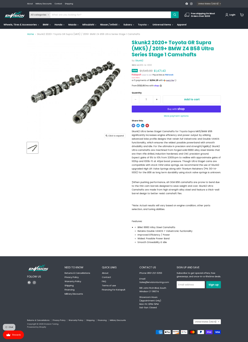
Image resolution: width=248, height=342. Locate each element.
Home (30, 34)
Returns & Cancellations (77, 272)
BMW (46, 24)
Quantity (137, 93)
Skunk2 (139, 60)
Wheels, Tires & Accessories (20, 24)
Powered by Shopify (36, 327)
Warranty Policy (73, 281)
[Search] (175, 14)
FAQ (104, 281)
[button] (176, 80)
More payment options (176, 116)
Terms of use (109, 285)
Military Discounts (44, 4)
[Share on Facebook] (133, 125)
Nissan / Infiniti (109, 24)
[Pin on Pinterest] (147, 125)
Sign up (214, 284)
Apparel (181, 24)
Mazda (72, 24)
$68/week (169, 74)
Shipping (69, 4)
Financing (69, 289)
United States (208, 3)
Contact (58, 4)
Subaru (127, 24)
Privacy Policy (72, 277)
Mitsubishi (88, 24)
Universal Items (162, 24)
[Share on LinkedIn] (142, 125)
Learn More (136, 78)
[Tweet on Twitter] (138, 125)
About (30, 4)
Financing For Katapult (113, 289)
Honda (59, 24)
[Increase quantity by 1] (156, 99)
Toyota (142, 24)
